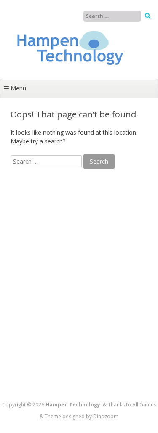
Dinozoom (105, 416)
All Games (144, 404)
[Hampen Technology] (69, 70)
